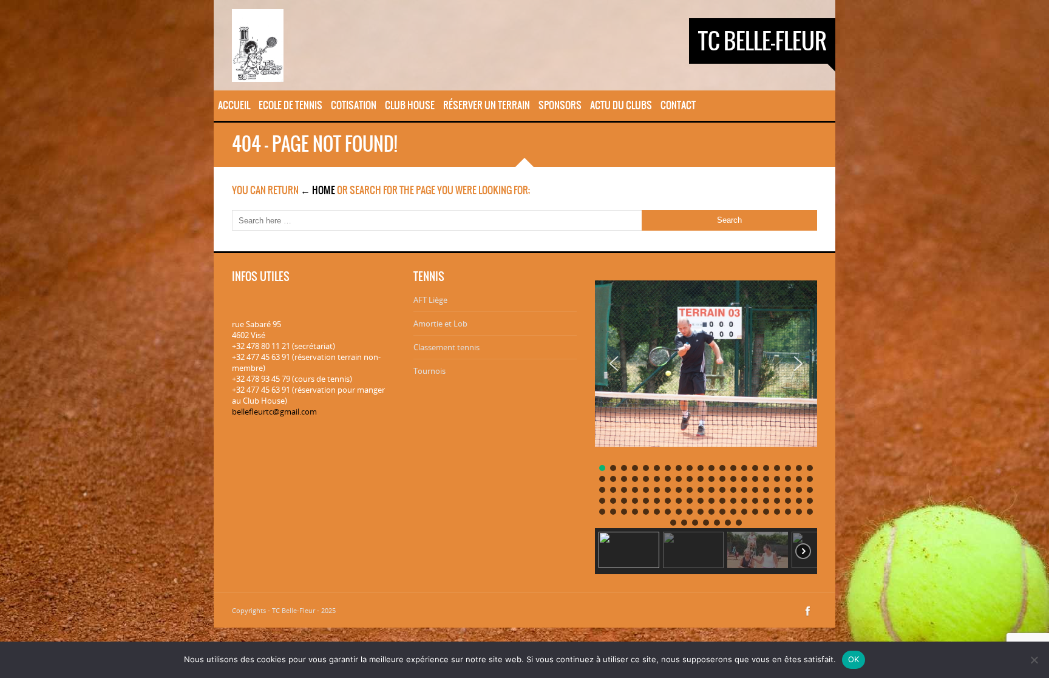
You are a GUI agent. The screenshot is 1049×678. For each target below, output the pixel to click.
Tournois (429, 370)
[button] (613, 363)
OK (854, 659)
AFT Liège (430, 299)
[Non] (1034, 660)
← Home (317, 190)
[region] (706, 422)
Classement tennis (446, 347)
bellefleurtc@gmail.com (274, 411)
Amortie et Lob (440, 323)
